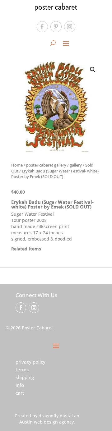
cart (20, 393)
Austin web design (38, 422)
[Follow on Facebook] (42, 26)
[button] (92, 69)
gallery (76, 165)
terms (22, 369)
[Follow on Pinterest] (56, 26)
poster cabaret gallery (46, 165)
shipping (25, 377)
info (20, 385)
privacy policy (30, 362)
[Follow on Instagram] (69, 26)
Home (17, 165)
